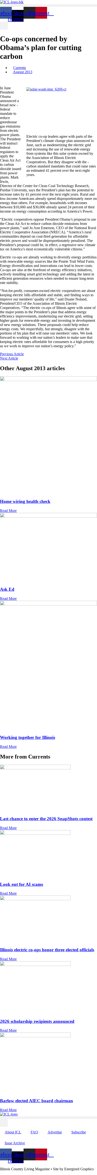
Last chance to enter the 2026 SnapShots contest (46, 818)
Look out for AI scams (21, 884)
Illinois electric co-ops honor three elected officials (47, 949)
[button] (48, 5)
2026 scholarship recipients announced (37, 1021)
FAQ (34, 1132)
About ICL (13, 1132)
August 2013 (22, 72)
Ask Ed (7, 589)
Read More (8, 511)
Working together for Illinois (27, 737)
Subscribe (78, 1132)
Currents (19, 68)
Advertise (55, 1132)
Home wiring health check (25, 501)
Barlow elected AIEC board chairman (36, 1100)
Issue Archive (15, 1143)
